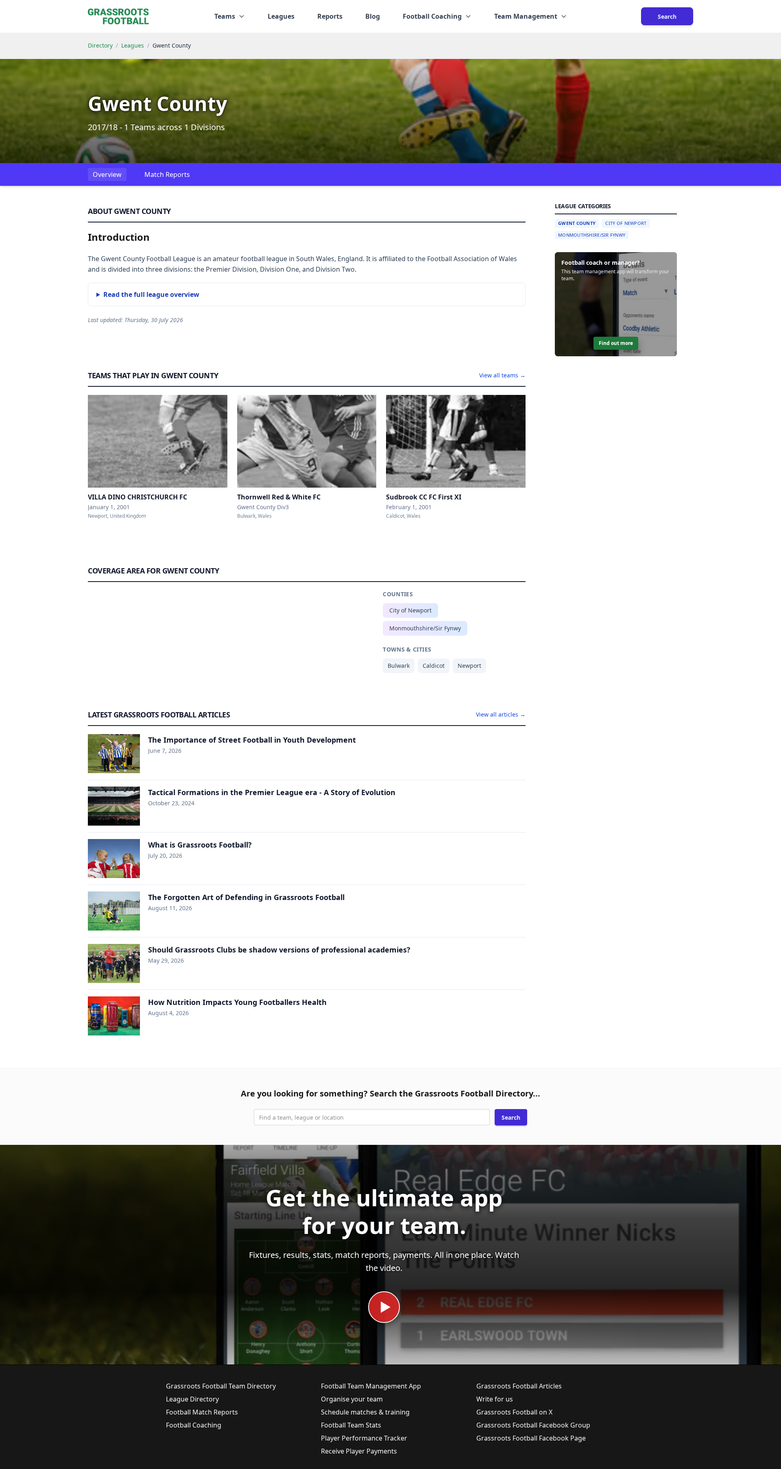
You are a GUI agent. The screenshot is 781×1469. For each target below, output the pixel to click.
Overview (107, 174)
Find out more (616, 343)
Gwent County (577, 223)
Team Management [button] (525, 16)
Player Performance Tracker (364, 1438)
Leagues (281, 16)
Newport (469, 665)
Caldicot (434, 665)
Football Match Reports (202, 1412)
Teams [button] (224, 16)
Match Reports (167, 174)
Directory (100, 45)
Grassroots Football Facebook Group (533, 1425)
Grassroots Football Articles (519, 1386)
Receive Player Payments (359, 1451)
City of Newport (410, 610)
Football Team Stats (351, 1425)
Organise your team (352, 1399)
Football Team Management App (371, 1386)
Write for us (494, 1399)
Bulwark (399, 665)
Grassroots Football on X (514, 1412)
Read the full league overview (151, 294)
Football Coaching (193, 1425)
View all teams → (502, 375)
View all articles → (501, 714)
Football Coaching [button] (432, 16)
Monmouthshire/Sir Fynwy (425, 628)
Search (667, 16)
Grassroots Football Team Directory (221, 1386)
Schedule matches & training (365, 1412)
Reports (330, 16)
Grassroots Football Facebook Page (531, 1438)
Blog (372, 16)
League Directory (192, 1399)
